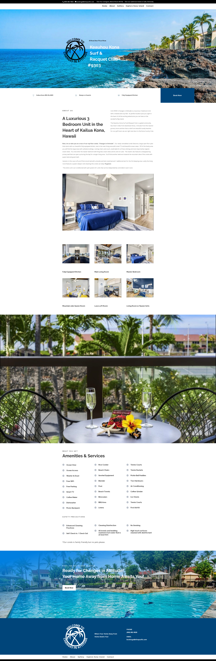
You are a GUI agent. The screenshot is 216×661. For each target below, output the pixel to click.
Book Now (177, 95)
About (112, 6)
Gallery (120, 6)
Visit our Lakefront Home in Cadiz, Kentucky (139, 2)
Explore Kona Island (135, 6)
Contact (150, 6)
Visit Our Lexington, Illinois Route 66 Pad (110, 2)
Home (104, 6)
